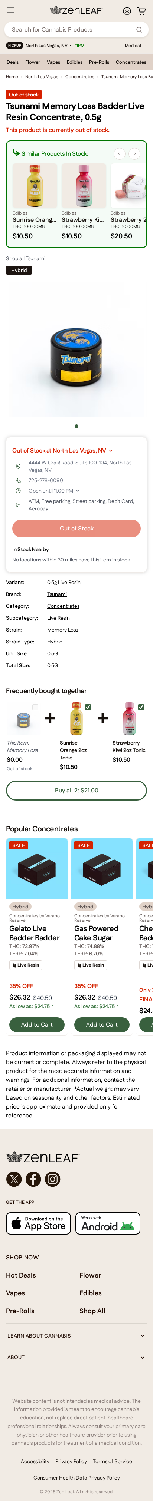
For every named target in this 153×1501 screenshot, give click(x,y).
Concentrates (131, 62)
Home (12, 77)
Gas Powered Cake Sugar (96, 933)
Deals (13, 62)
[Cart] (141, 11)
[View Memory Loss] (23, 718)
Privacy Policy (71, 1461)
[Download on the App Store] (38, 1223)
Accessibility (35, 1461)
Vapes (53, 62)
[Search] (139, 29)
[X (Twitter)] (14, 1179)
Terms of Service (112, 1461)
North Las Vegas (41, 77)
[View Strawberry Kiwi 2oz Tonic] (129, 718)
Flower (32, 62)
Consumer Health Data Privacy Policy (76, 1477)
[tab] (76, 426)
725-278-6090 (46, 480)
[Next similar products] (134, 154)
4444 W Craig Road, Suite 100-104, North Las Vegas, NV (80, 466)
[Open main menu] (10, 10)
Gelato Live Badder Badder (34, 933)
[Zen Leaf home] (76, 10)
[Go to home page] (76, 1156)
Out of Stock (77, 528)
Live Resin (58, 618)
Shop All (92, 1310)
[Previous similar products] (120, 154)
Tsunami (57, 594)
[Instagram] (53, 1179)
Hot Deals (21, 1275)
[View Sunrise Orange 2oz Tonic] (76, 718)
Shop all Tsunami (25, 258)
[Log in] (127, 11)
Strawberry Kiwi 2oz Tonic (129, 746)
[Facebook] (33, 1179)
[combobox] (72, 29)
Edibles (74, 62)
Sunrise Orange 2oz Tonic (73, 750)
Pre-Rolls (99, 62)
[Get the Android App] (107, 1223)
